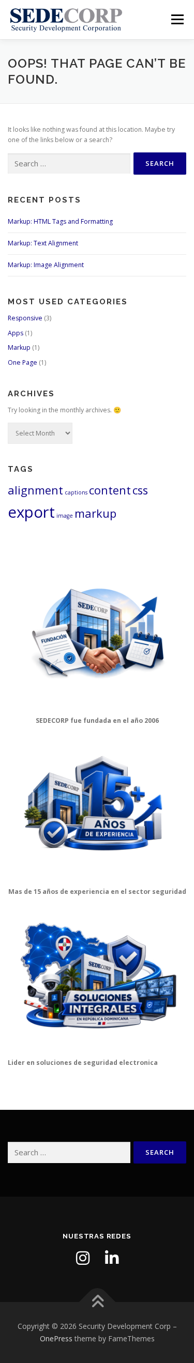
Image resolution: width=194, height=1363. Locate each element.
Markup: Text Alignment (43, 243)
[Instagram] (83, 1258)
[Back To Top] (97, 1302)
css (140, 490)
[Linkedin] (112, 1258)
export (31, 512)
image (64, 515)
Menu (176, 19)
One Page (22, 362)
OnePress (56, 1338)
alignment (35, 490)
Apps (15, 333)
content (110, 490)
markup (95, 513)
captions (76, 492)
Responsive (25, 318)
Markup (19, 347)
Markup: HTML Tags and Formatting (60, 221)
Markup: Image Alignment (46, 264)
